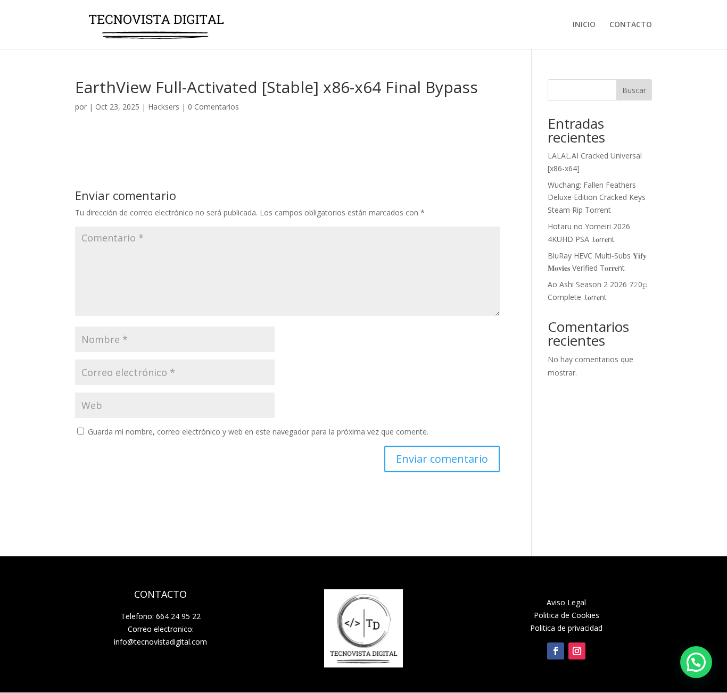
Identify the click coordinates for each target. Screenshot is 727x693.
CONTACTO (630, 25)
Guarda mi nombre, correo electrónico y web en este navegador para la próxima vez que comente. (258, 432)
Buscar (634, 90)
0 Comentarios (213, 107)
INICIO (584, 25)
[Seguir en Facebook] (555, 650)
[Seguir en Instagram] (576, 650)
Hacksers (163, 107)
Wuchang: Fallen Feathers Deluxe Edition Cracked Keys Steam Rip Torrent (597, 197)
